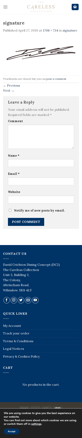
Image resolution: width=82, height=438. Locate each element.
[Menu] (5, 7)
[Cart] (75, 7)
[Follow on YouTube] (35, 300)
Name (13, 155)
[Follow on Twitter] (21, 300)
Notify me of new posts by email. (39, 210)
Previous (11, 85)
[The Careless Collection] (41, 7)
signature (69, 30)
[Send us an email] (28, 300)
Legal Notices (13, 349)
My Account (12, 326)
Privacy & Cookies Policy (21, 356)
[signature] (41, 54)
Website (14, 192)
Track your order (16, 333)
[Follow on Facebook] (6, 300)
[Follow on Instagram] (14, 300)
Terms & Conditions (18, 341)
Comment (15, 121)
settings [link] (36, 424)
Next (8, 90)
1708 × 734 (50, 30)
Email (14, 174)
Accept (11, 431)
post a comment (56, 79)
